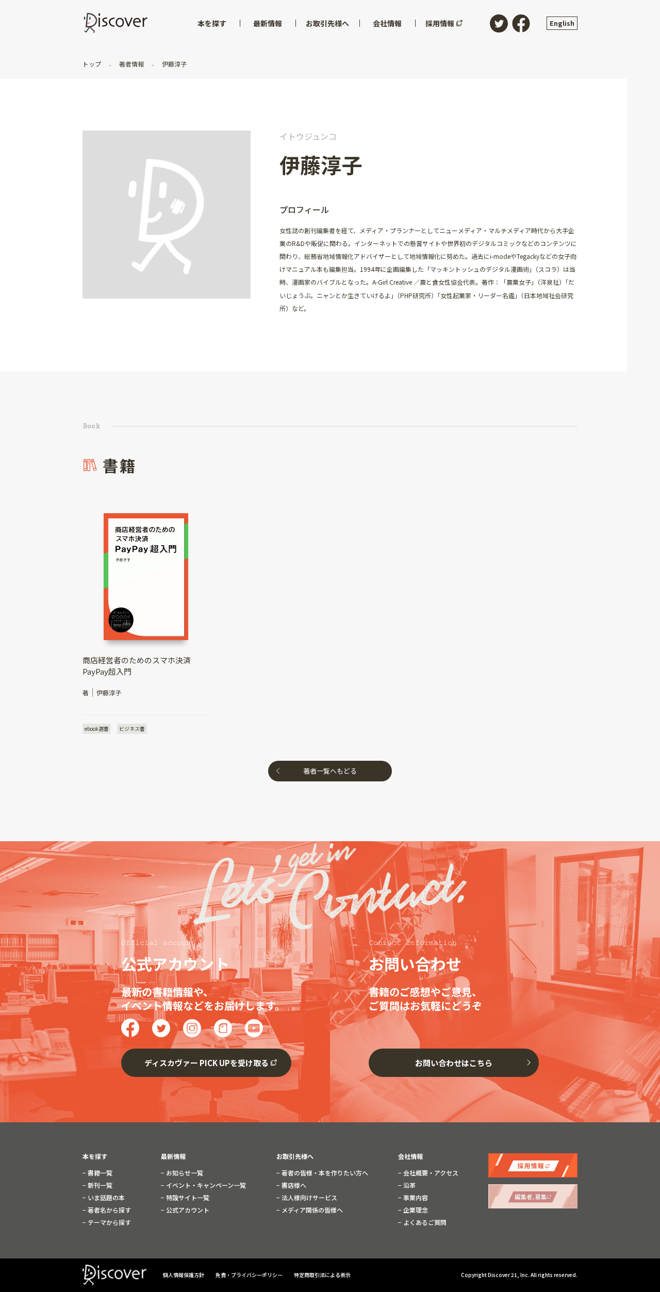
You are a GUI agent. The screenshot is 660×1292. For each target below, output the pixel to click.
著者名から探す (108, 1210)
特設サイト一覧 (186, 1198)
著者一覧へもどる (330, 771)
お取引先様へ (295, 1156)
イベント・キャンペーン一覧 (205, 1185)
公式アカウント (186, 1210)
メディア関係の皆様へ (311, 1210)
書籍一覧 (99, 1173)
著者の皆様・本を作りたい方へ (324, 1173)
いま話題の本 (105, 1198)
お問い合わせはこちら (453, 1062)
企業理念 (415, 1210)
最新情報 (173, 1156)
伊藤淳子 (173, 63)
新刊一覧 (99, 1185)
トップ (92, 63)
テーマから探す (108, 1222)
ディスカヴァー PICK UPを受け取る (206, 1062)
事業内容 (415, 1198)
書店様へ (293, 1185)
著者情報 (131, 63)
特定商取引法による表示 (322, 1275)
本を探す (94, 1156)
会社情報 (410, 1156)
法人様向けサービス (308, 1198)
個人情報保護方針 (184, 1275)
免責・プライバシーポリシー (250, 1275)
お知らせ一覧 (183, 1173)
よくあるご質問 (424, 1222)
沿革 (409, 1185)
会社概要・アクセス (430, 1173)
